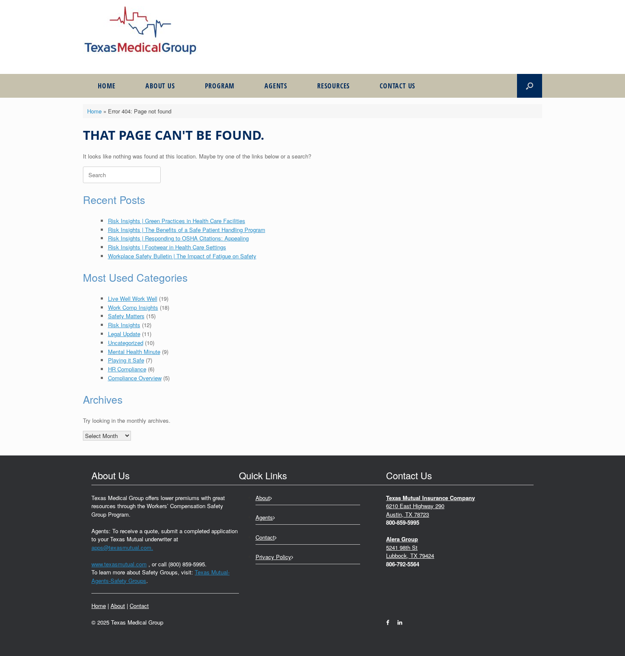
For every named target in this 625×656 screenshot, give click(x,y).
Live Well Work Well (132, 298)
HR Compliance (127, 369)
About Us (160, 85)
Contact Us (397, 85)
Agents (275, 85)
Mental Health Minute (134, 352)
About (118, 606)
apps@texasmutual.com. (122, 547)
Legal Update (124, 334)
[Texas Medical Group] (140, 30)
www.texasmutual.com (119, 564)
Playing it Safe (126, 360)
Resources (333, 85)
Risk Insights (124, 325)
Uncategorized (125, 343)
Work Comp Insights (133, 307)
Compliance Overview (135, 378)
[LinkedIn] (397, 622)
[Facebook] (389, 622)
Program (220, 85)
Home (107, 85)
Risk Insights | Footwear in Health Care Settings (167, 247)
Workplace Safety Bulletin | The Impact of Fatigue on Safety (182, 256)
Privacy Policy (273, 557)
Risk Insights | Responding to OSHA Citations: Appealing (178, 238)
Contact (139, 606)
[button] (529, 86)
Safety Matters (126, 316)
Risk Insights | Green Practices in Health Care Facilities (176, 221)
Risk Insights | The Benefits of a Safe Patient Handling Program (186, 230)
